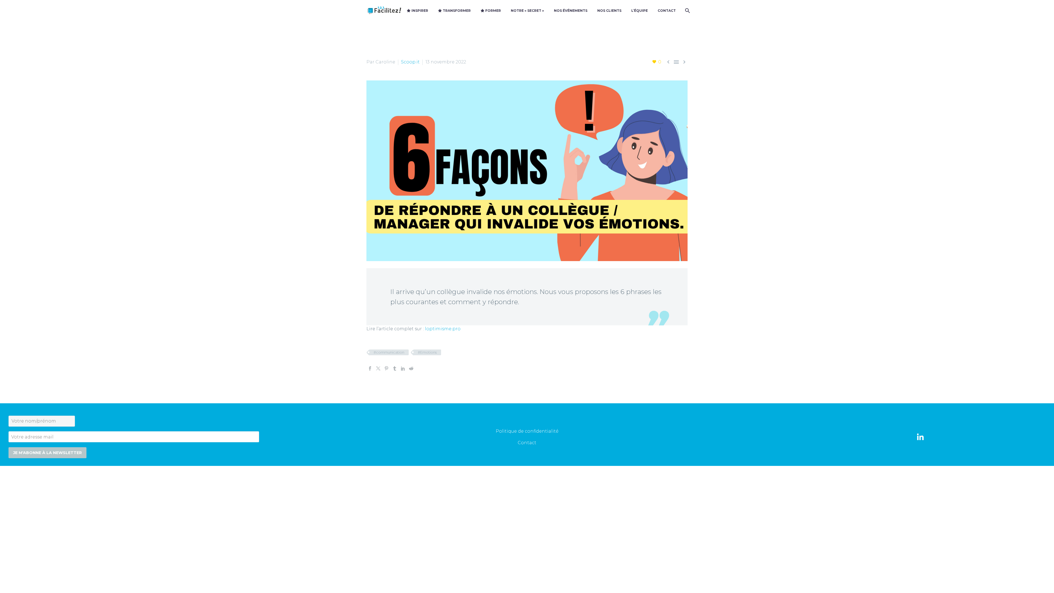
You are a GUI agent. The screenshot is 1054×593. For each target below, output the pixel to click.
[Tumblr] (395, 368)
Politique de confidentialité (527, 431)
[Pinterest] (386, 368)
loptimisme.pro (443, 328)
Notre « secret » (527, 10)
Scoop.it (410, 62)
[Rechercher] (687, 10)
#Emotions (427, 352)
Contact (667, 10)
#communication (389, 352)
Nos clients (609, 10)
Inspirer (419, 10)
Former (492, 10)
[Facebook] (370, 368)
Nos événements (570, 10)
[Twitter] (378, 368)
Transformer (456, 10)
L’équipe (639, 10)
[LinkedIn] (403, 368)
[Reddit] (411, 368)
